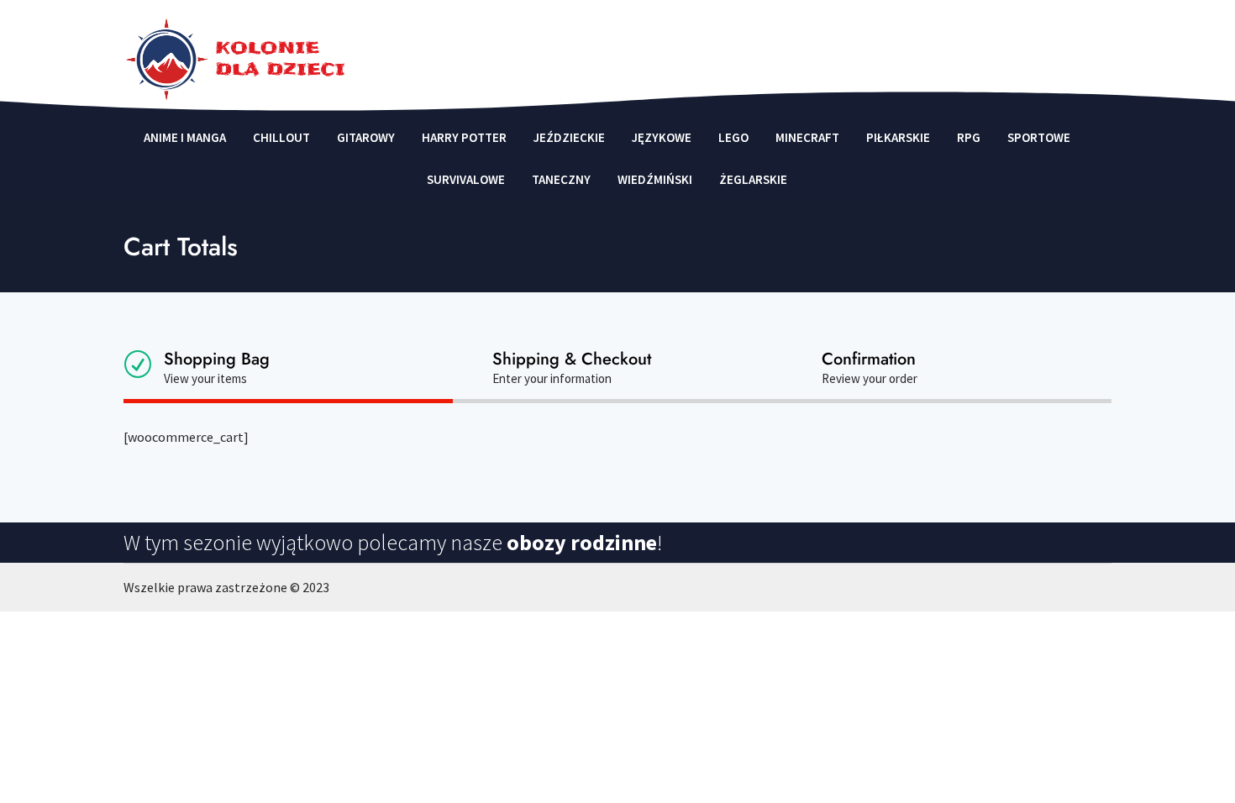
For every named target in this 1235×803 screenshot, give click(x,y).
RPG (968, 138)
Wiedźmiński (655, 180)
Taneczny (561, 180)
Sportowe (1038, 138)
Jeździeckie (569, 138)
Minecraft (807, 138)
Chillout (281, 138)
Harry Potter (464, 138)
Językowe (661, 138)
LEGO (733, 138)
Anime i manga (185, 138)
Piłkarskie (898, 138)
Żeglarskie (753, 180)
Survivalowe (466, 180)
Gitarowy (366, 138)
